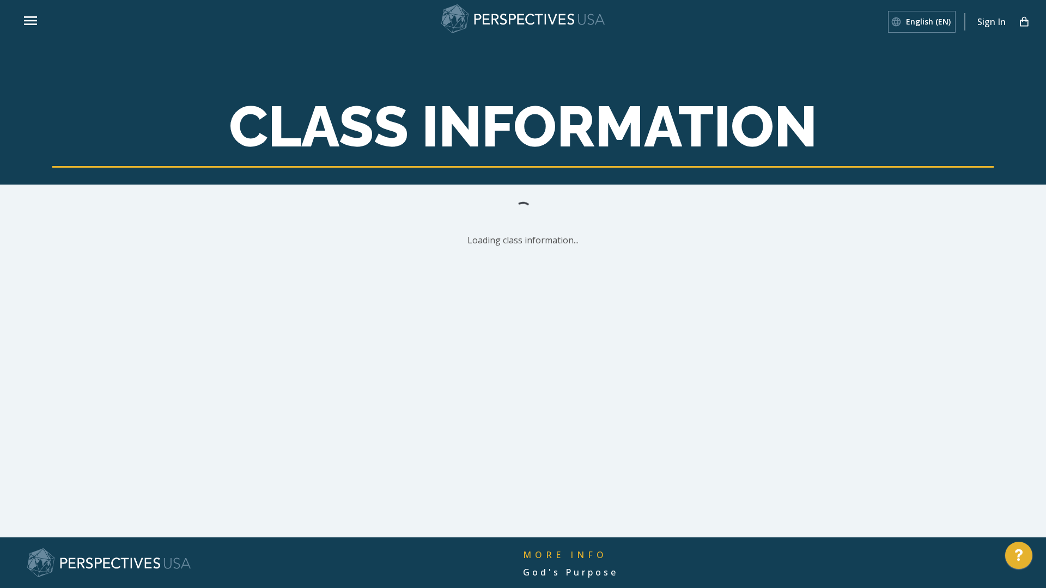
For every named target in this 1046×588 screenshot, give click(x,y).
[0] (1024, 22)
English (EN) (928, 21)
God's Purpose (570, 572)
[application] (1019, 558)
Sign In (991, 22)
